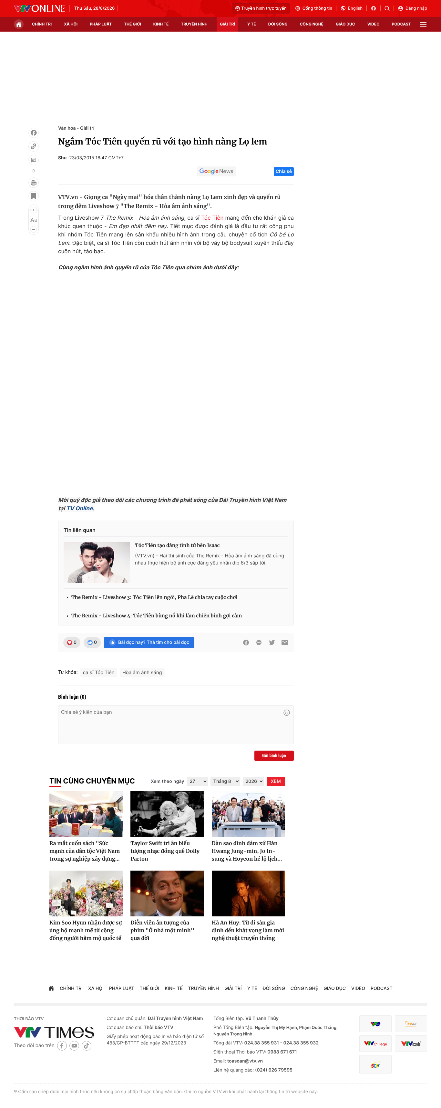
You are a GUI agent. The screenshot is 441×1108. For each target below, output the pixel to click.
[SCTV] (375, 1064)
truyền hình (194, 24)
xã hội (70, 24)
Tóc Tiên (212, 218)
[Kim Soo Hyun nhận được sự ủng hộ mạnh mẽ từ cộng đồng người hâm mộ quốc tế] (86, 893)
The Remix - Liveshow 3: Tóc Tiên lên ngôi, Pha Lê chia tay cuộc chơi (154, 597)
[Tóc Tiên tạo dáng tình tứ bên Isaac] (97, 562)
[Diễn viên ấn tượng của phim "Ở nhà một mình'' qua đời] (167, 893)
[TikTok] (86, 1046)
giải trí (227, 24)
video (373, 24)
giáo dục (345, 24)
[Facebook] (33, 133)
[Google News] (216, 171)
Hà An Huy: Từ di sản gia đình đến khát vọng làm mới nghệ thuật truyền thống (248, 931)
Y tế (251, 24)
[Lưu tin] (33, 196)
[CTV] (375, 1043)
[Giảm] (33, 229)
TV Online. (79, 508)
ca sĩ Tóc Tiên (99, 672)
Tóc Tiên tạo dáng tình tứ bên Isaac (177, 546)
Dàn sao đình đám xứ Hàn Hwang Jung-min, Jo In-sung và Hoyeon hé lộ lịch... (247, 851)
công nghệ (311, 24)
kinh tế (161, 24)
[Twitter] (272, 642)
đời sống (278, 24)
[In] (33, 182)
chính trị (42, 24)
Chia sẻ (284, 171)
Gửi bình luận (274, 755)
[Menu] (423, 24)
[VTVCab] (411, 1043)
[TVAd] (411, 1024)
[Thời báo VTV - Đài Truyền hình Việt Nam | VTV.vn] (39, 8)
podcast (401, 24)
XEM (276, 781)
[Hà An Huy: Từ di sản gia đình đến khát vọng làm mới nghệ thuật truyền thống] (248, 893)
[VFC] (375, 1024)
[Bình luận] (33, 160)
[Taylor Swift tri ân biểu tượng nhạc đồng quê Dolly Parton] (167, 814)
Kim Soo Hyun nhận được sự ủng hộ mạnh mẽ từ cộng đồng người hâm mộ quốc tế (85, 931)
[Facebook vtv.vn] (376, 8)
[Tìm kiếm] (389, 8)
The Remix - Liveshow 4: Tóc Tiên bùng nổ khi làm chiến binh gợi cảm (156, 616)
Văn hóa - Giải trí (76, 128)
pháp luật (101, 24)
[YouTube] (74, 1046)
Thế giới (132, 24)
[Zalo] (259, 642)
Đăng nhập (416, 8)
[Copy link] (33, 146)
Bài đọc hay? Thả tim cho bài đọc (153, 642)
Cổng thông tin (317, 8)
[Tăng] (33, 210)
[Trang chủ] (19, 24)
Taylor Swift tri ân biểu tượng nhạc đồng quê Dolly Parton (165, 851)
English (355, 8)
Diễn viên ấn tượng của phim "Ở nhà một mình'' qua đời (162, 931)
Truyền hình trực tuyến (264, 8)
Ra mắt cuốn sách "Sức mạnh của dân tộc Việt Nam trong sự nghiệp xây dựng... (84, 851)
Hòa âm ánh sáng (142, 672)
